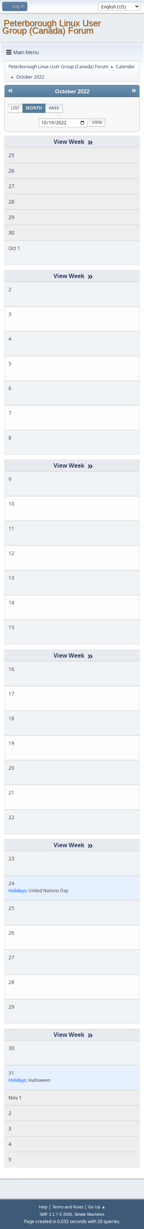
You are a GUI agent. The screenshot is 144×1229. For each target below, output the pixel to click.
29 (11, 217)
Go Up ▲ (97, 1206)
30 (11, 232)
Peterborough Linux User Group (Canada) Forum (51, 26)
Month (34, 108)
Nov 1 (15, 1097)
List (15, 108)
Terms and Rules (67, 1206)
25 (11, 155)
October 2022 (72, 91)
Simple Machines (89, 1214)
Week (54, 108)
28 (11, 201)
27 (11, 186)
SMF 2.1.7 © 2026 (56, 1214)
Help (43, 1206)
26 (11, 170)
